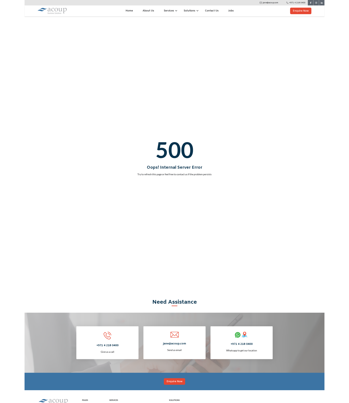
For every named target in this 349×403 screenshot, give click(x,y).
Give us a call (107, 348)
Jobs (231, 10)
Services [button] (169, 10)
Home (129, 10)
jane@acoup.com (270, 2)
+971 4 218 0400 (297, 2)
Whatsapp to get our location (241, 347)
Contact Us (212, 10)
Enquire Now (301, 11)
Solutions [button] (189, 10)
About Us (148, 10)
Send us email (174, 347)
